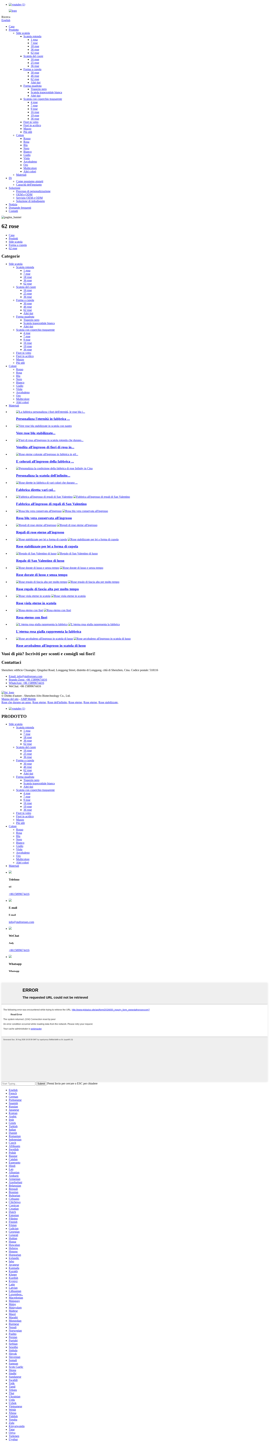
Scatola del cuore (33, 56)
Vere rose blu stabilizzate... (35, 433)
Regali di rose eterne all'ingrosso (40, 532)
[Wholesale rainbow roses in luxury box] (44, 638)
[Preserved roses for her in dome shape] (41, 539)
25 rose (35, 62)
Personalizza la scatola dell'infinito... (43, 475)
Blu (25, 145)
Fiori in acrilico (32, 125)
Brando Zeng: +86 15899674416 (28, 679)
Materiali (21, 174)
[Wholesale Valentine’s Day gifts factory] (44, 496)
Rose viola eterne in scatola (36, 603)
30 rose (35, 72)
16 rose (35, 59)
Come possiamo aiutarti (29, 181)
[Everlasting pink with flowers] (29, 610)
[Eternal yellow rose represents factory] (42, 624)
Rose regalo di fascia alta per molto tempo (47, 589)
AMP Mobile (28, 699)
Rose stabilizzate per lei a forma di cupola (47, 546)
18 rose (35, 46)
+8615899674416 (19, 894)
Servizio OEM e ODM (29, 197)
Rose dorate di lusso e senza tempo (42, 575)
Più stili (27, 131)
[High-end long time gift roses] (41, 581)
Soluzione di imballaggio (30, 201)
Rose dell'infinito (57, 702)
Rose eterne (39, 702)
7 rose (34, 42)
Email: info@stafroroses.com (25, 676)
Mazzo (27, 128)
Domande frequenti (20, 207)
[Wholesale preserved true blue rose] (39, 511)
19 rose (35, 115)
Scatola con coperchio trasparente (42, 99)
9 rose (34, 108)
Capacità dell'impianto (29, 184)
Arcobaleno (30, 161)
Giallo (27, 155)
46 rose (35, 75)
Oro (25, 164)
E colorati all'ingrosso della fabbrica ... (45, 461)
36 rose (35, 49)
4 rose (34, 102)
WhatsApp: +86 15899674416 (26, 682)
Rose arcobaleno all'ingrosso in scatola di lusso (51, 645)
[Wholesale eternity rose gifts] (36, 525)
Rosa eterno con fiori (31, 617)
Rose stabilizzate (108, 702)
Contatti (13, 211)
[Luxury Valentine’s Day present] (36, 553)
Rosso (27, 138)
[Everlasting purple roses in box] (33, 596)
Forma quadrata (32, 85)
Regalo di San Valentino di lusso (40, 561)
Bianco (27, 151)
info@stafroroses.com (21, 922)
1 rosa (34, 39)
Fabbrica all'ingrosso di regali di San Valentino (51, 504)
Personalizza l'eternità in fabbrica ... (43, 419)
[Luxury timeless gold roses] (37, 567)
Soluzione (14, 187)
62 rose (35, 52)
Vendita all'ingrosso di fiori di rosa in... (45, 447)
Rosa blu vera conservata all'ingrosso (44, 518)
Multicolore (30, 168)
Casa (11, 26)
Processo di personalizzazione (33, 191)
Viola (26, 158)
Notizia (13, 204)
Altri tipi (35, 82)
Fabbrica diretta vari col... (35, 490)
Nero (26, 148)
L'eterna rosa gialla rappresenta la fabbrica (48, 631)
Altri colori (29, 171)
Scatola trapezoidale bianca (46, 92)
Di (10, 178)
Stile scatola (23, 33)
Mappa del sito (9, 699)
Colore (20, 135)
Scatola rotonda (32, 36)
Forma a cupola (32, 69)
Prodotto (14, 29)
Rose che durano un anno (16, 702)
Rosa (26, 141)
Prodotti (13, 238)
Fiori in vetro (30, 122)
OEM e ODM (24, 194)
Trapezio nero (39, 89)
